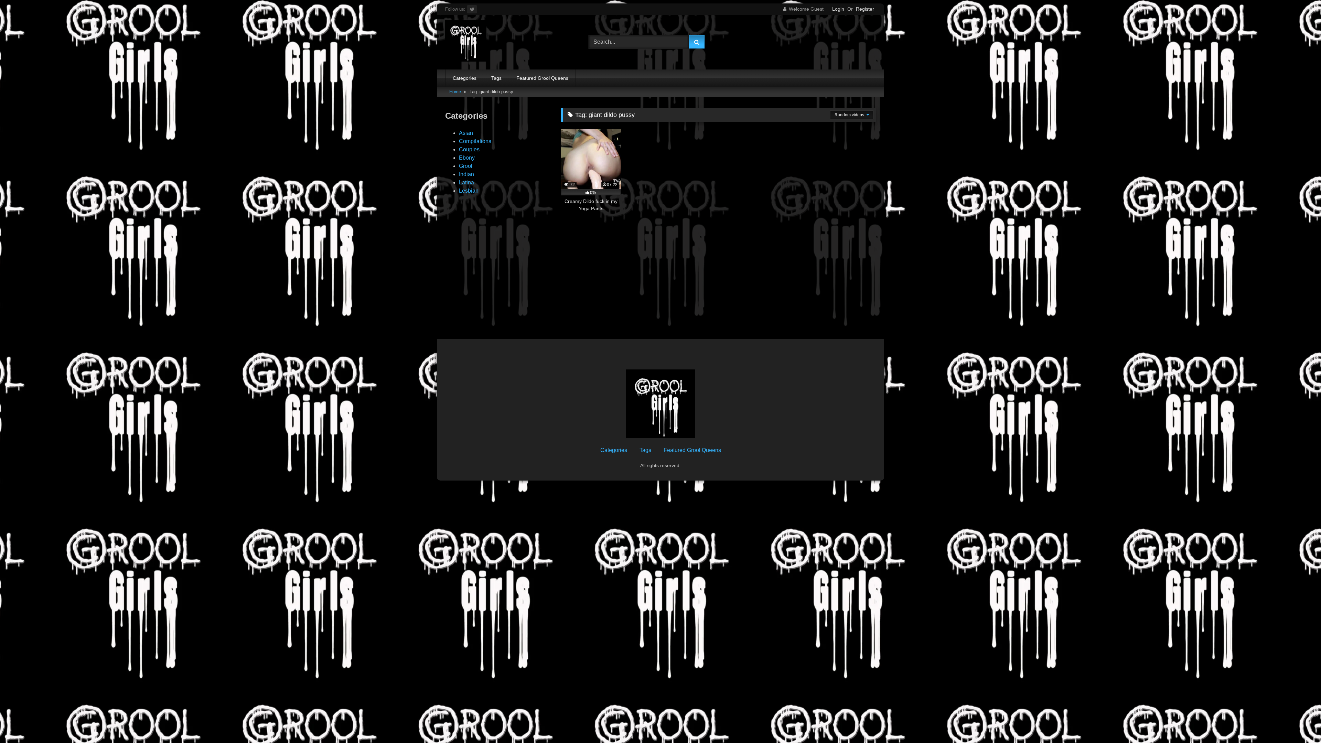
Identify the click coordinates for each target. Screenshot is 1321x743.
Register (865, 9)
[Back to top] (1299, 722)
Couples (469, 149)
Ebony (467, 158)
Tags (496, 78)
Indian (466, 174)
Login (838, 9)
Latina (466, 182)
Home (455, 91)
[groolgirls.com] (465, 42)
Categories (464, 78)
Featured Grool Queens (542, 78)
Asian (466, 133)
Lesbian (469, 191)
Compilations (475, 141)
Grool (465, 166)
